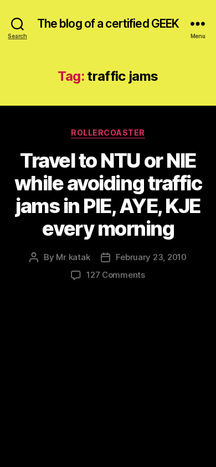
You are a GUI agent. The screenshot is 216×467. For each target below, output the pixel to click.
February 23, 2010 (151, 257)
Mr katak (73, 257)
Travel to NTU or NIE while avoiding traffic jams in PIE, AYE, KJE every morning (108, 194)
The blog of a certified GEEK (108, 23)
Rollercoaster (108, 132)
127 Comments (115, 274)
